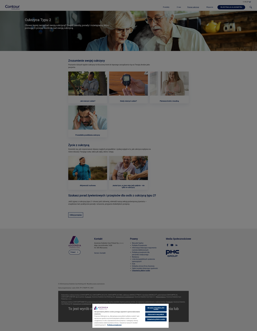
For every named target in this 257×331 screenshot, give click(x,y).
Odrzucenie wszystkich (156, 314)
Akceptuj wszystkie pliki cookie (155, 308)
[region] (130, 316)
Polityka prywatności (114, 325)
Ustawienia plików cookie (156, 319)
